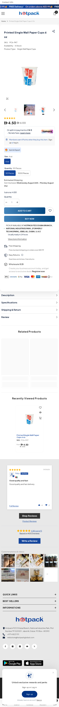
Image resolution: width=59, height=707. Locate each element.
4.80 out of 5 (36, 531)
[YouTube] (27, 646)
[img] (14, 470)
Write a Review (29, 540)
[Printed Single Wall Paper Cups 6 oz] (29, 419)
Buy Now (29, 219)
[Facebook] (5, 646)
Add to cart (25, 210)
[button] (5, 110)
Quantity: (8, 197)
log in (16, 143)
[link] (15, 378)
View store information (17, 239)
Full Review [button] (14, 506)
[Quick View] (40, 412)
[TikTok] (20, 646)
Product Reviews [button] (30, 521)
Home (3, 21)
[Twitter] (34, 646)
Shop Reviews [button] (29, 515)
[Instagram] (12, 646)
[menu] (3, 13)
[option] (29, 76)
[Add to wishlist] (50, 210)
